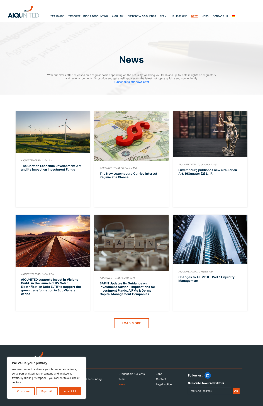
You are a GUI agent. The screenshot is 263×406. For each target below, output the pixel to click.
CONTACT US (220, 16)
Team (163, 16)
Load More (131, 323)
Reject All (46, 391)
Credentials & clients (142, 16)
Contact (161, 379)
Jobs (205, 16)
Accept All (70, 391)
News (194, 16)
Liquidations (179, 16)
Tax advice (57, 16)
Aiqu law (117, 16)
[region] (46, 378)
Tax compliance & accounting (88, 16)
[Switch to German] (233, 16)
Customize (23, 391)
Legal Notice (164, 384)
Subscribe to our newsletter (131, 81)
